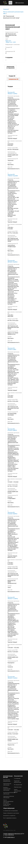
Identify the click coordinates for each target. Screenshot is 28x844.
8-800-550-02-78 (18, 833)
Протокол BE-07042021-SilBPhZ (12, 429)
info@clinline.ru (11, 837)
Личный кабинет (20, 2)
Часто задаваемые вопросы (9, 818)
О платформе (17, 778)
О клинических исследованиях (10, 810)
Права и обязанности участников (11, 813)
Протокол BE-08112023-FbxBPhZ (12, 261)
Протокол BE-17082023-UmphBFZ (13, 175)
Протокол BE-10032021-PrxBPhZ (12, 677)
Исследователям (18, 784)
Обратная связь (17, 787)
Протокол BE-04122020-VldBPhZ (12, 513)
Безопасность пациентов (9, 815)
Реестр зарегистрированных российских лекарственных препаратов (8, 803)
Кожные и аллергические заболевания (6, 789)
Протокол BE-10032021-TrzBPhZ (12, 93)
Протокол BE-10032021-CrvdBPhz (13, 598)
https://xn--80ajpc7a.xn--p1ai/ (10, 41)
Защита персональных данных (17, 791)
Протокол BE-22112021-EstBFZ (12, 348)
